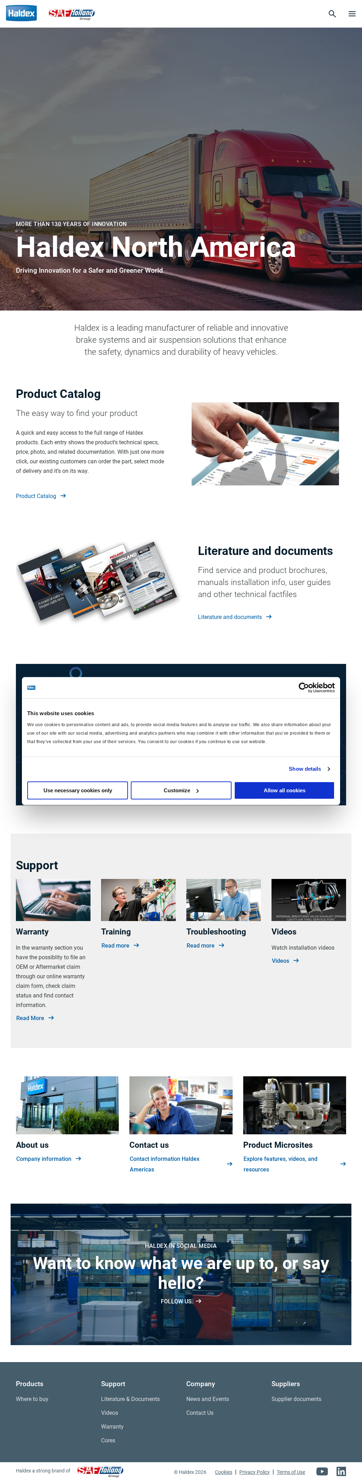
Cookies (223, 1472)
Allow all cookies (284, 790)
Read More (30, 1018)
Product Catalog (36, 496)
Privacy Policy (254, 1472)
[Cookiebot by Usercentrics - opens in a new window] (304, 687)
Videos (280, 960)
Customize (177, 790)
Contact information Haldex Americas (164, 1164)
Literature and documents (230, 617)
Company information (43, 1159)
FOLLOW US (176, 1301)
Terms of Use (291, 1472)
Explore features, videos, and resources (280, 1164)
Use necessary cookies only (77, 790)
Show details (305, 769)
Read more (115, 945)
